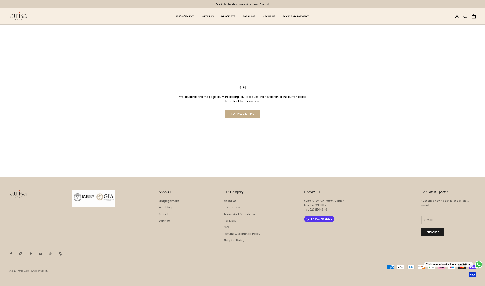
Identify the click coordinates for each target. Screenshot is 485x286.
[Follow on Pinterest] (31, 254)
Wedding (165, 207)
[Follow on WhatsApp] (60, 254)
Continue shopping (242, 114)
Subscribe (433, 232)
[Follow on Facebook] (11, 254)
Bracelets (165, 214)
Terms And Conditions (239, 214)
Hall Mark (230, 221)
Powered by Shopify (39, 271)
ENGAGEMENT (185, 16)
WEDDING (208, 16)
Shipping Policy (234, 240)
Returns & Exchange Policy (242, 234)
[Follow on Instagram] (21, 254)
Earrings (164, 221)
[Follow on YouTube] (40, 254)
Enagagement (169, 201)
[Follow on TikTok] (50, 254)
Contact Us (232, 207)
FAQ (226, 227)
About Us (230, 201)
